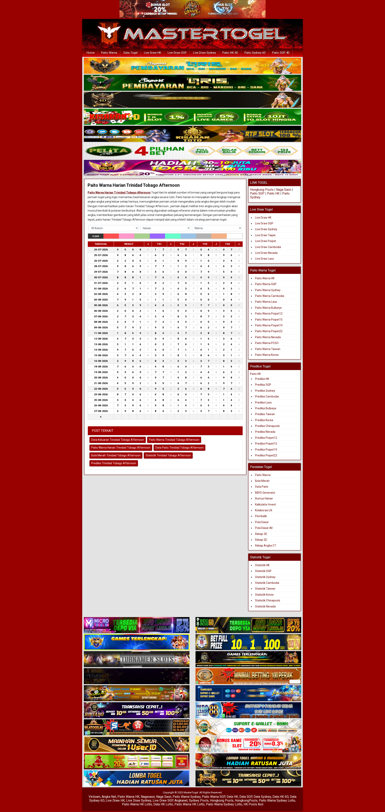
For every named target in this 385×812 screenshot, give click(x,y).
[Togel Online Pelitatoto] (192, 151)
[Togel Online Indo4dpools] (136, 778)
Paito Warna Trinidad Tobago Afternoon (174, 439)
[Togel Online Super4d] (192, 100)
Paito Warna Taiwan (267, 349)
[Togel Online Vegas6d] (136, 676)
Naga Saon (283, 190)
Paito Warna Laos (266, 301)
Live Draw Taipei (265, 235)
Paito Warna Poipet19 (269, 325)
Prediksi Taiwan (265, 414)
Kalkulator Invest (265, 504)
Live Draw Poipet (265, 241)
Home (91, 52)
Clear (95, 236)
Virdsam (94, 797)
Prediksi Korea (264, 420)
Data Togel (131, 52)
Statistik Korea (264, 594)
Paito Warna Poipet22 (269, 331)
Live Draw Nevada (266, 252)
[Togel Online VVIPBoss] (192, 66)
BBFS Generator (265, 492)
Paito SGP (257, 193)
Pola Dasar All (264, 528)
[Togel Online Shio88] (248, 761)
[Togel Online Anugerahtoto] (248, 693)
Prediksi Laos (263, 402)
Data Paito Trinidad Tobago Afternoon (179, 447)
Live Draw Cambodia (268, 247)
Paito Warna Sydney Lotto (277, 800)
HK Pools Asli (253, 804)
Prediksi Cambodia (267, 396)
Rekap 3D (261, 534)
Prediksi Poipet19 (266, 449)
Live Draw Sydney (204, 52)
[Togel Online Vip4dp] (248, 659)
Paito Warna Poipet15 (269, 319)
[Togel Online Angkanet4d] (248, 727)
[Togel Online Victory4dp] (136, 642)
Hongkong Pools (262, 190)
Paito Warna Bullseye (268, 307)
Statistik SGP (263, 571)
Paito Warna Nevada (268, 337)
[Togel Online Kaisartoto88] (136, 761)
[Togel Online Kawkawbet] (136, 659)
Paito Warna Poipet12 (269, 313)
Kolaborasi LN (263, 510)
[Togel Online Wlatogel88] (136, 727)
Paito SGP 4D (281, 52)
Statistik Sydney (265, 577)
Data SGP (245, 797)
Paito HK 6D (230, 52)
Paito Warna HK (265, 278)
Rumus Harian (264, 498)
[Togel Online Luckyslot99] (248, 642)
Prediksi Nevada (265, 431)
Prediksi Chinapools (267, 426)
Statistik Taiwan (265, 588)
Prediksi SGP (263, 384)
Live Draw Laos (264, 258)
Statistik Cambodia (267, 582)
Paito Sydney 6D (255, 52)
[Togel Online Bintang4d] (136, 710)
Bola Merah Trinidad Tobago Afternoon (116, 455)
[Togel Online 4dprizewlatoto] (136, 744)
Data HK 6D (281, 797)
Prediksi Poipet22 (266, 455)
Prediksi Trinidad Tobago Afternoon (113, 463)
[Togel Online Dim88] (192, 83)
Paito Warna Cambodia (269, 296)
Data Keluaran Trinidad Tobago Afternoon (117, 439)
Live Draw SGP (177, 52)
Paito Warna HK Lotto (137, 804)
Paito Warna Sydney (268, 290)
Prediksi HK (262, 378)
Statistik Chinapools (267, 600)
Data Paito (262, 486)
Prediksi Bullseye (265, 408)
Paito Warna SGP (266, 284)
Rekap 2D (261, 539)
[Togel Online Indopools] (248, 744)
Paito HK (273, 193)
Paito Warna (109, 52)
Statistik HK (262, 565)
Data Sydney (262, 797)
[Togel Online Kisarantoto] (192, 134)
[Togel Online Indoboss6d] (248, 625)
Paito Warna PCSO (267, 343)
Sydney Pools (199, 800)
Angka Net (109, 797)
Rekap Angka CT (265, 545)
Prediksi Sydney (265, 390)
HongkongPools (246, 800)
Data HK (232, 797)
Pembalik (261, 516)
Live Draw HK (152, 52)
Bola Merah (262, 480)
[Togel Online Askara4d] (136, 693)
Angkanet (180, 800)
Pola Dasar (262, 522)
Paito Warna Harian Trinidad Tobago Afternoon (134, 185)
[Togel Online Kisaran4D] (192, 117)
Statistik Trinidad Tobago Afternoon (168, 455)
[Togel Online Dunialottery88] (248, 676)
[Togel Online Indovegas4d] (248, 778)
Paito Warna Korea (267, 354)
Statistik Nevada (265, 606)
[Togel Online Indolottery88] (248, 710)
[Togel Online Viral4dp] (192, 168)
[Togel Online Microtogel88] (136, 625)
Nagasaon (148, 797)
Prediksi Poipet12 (266, 437)
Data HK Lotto (163, 804)
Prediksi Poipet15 (266, 443)
